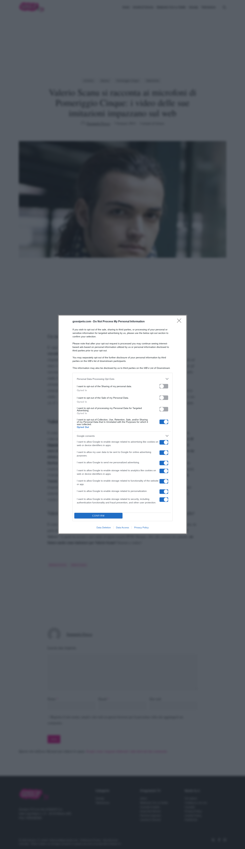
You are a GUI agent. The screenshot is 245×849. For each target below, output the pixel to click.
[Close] (180, 322)
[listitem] (122, 379)
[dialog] (122, 424)
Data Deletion (103, 527)
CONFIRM (98, 515)
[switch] (164, 386)
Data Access (122, 527)
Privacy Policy (141, 527)
